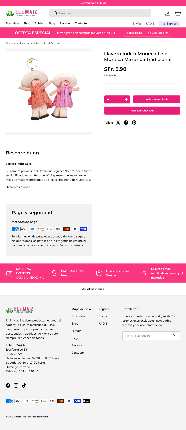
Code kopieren (159, 32)
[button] (178, 13)
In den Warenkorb (156, 99)
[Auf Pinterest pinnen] (134, 123)
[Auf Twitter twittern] (118, 123)
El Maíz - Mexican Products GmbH (31, 416)
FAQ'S (150, 24)
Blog (52, 23)
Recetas (65, 23)
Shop (26, 23)
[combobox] (100, 13)
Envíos (137, 24)
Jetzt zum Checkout (142, 110)
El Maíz (40, 23)
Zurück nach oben (93, 289)
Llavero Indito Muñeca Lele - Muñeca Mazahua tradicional (40, 43)
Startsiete (12, 23)
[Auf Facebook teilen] (126, 123)
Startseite (10, 43)
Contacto (81, 23)
